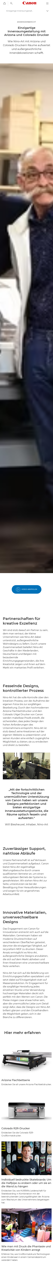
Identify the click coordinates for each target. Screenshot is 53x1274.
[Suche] (11, 3)
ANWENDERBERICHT (26, 22)
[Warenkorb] (4, 3)
